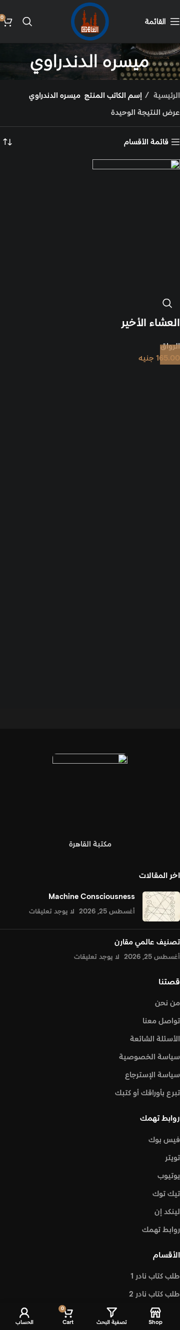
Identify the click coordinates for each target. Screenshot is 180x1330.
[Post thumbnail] (161, 906)
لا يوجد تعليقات (51, 911)
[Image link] (90, 790)
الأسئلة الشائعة (155, 1039)
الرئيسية (166, 95)
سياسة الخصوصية (149, 1057)
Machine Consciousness (91, 896)
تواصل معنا (161, 1021)
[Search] (28, 21)
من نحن (167, 1003)
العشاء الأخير (150, 323)
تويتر (172, 1158)
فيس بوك (164, 1140)
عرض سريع (167, 303)
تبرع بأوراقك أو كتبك (147, 1093)
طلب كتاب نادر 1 (155, 1276)
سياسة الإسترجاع (152, 1075)
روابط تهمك (161, 1230)
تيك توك (166, 1194)
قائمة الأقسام (146, 141)
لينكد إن (167, 1212)
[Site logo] (90, 21)
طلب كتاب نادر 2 (154, 1294)
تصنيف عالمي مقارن (147, 942)
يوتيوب (169, 1176)
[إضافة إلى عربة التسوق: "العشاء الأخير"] (170, 355)
